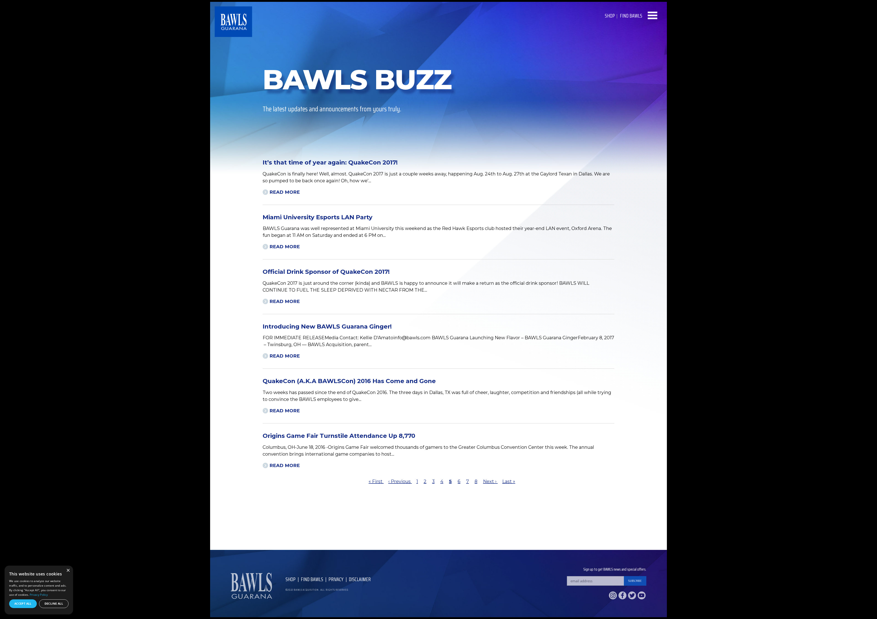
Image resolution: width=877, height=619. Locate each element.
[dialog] (39, 590)
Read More (284, 192)
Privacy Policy (39, 595)
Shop (610, 16)
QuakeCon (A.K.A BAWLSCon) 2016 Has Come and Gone (349, 381)
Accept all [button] (23, 604)
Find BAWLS (631, 16)
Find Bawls (312, 579)
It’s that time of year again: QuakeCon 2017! (330, 162)
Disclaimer (360, 579)
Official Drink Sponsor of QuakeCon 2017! (326, 271)
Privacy (335, 579)
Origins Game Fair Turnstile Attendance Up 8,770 (339, 435)
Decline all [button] (54, 604)
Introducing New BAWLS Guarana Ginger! (327, 326)
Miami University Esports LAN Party (317, 217)
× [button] (68, 570)
